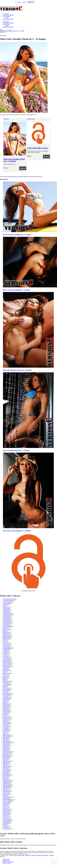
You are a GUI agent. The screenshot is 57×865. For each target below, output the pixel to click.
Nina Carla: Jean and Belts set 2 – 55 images (16, 290)
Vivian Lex (5, 827)
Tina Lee (5, 815)
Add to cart (22, 168)
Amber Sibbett (6, 610)
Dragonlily (5, 669)
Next (5, 35)
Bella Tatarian (6, 632)
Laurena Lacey (6, 719)
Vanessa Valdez (6, 820)
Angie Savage (6, 616)
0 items (19, 2)
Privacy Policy (6, 860)
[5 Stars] (19, 114)
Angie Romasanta (7, 614)
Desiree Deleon (6, 662)
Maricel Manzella (7, 735)
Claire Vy (5, 654)
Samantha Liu (6, 782)
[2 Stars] (6, 114)
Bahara (4, 630)
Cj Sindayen (6, 653)
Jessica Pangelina (7, 694)
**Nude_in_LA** (7, 601)
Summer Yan (6, 798)
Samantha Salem (7, 786)
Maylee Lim (6, 743)
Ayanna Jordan (6, 629)
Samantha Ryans (7, 784)
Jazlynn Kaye (6, 685)
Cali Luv (5, 640)
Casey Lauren (6, 644)
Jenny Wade (6, 690)
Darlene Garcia (6, 661)
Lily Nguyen (6, 726)
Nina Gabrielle (6, 770)
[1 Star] (2, 114)
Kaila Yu (5, 702)
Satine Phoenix (6, 791)
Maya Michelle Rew (8, 742)
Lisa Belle (5, 729)
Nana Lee (5, 759)
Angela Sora (6, 612)
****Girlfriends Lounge (8, 598)
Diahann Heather (7, 666)
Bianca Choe (6, 633)
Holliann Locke (6, 681)
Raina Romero (6, 774)
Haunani (5, 677)
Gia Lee (5, 674)
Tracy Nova (6, 818)
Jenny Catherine (7, 689)
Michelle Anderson (7, 751)
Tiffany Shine (6, 814)
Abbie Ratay (6, 604)
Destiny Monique (7, 664)
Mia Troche (5, 749)
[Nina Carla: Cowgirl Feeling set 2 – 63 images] (28, 527)
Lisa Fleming (6, 730)
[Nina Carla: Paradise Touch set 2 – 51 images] (14, 154)
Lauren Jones (6, 718)
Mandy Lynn (6, 734)
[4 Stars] (15, 114)
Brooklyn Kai (6, 638)
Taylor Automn (6, 810)
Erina (4, 672)
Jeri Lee (5, 691)
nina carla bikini (11, 176)
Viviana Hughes (7, 828)
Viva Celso (5, 826)
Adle (4, 605)
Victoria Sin (6, 823)
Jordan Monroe (6, 698)
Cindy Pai (5, 650)
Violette (5, 824)
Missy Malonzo (6, 755)
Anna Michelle (6, 617)
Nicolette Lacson (7, 761)
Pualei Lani (5, 771)
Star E (4, 795)
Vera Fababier (6, 822)
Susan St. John (6, 802)
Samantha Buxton (7, 781)
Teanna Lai (5, 811)
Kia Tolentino (6, 706)
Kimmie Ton (6, 710)
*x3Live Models (7, 602)
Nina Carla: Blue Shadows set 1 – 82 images (16, 450)
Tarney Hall (6, 808)
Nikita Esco (5, 763)
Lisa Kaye (5, 731)
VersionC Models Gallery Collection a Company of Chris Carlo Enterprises (31, 855)
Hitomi (4, 680)
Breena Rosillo (6, 636)
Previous (2, 35)
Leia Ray (5, 721)
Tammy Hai (6, 804)
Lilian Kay (5, 725)
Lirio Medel (6, 727)
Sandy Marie (6, 787)
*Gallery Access (31, 119)
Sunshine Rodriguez (7, 799)
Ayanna (5, 628)
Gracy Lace (5, 676)
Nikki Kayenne (6, 766)
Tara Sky (5, 807)
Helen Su (5, 678)
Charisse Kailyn (6, 646)
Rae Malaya (6, 773)
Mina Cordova (6, 753)
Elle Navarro (6, 670)
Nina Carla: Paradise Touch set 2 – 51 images (13, 30)
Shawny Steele (6, 794)
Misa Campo (6, 754)
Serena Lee (5, 792)
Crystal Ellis (6, 657)
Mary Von (5, 739)
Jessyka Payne (6, 697)
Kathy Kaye (6, 705)
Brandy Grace (6, 634)
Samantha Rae (6, 783)
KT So (4, 714)
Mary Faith (5, 738)
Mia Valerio (5, 750)
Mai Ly (4, 733)
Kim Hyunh (6, 709)
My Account (6, 13)
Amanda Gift (6, 609)
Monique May (6, 757)
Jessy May (5, 695)
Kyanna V (5, 715)
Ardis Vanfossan (7, 618)
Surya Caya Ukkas (7, 800)
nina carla (5, 176)
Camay (4, 641)
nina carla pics (38, 176)
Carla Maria (6, 642)
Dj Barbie (5, 668)
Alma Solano (6, 608)
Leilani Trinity (6, 722)
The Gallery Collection (8, 15)
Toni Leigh (5, 816)
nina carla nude (31, 176)
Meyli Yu (5, 746)
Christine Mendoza (7, 648)
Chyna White (6, 649)
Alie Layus (5, 606)
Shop (7, 17)
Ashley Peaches (6, 625)
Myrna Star (5, 758)
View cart (30, 2)
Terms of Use (6, 859)
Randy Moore (6, 775)
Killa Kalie (5, 707)
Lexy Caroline (6, 723)
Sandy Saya (6, 788)
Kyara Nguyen (6, 717)
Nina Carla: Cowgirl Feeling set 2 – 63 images (17, 530)
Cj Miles (5, 652)
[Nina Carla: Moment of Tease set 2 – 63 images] (28, 367)
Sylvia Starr (5, 803)
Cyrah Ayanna (6, 658)
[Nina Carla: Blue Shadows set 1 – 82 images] (28, 447)
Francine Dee (6, 673)
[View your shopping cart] (15, 2)
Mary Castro (6, 737)
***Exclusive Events (8, 600)
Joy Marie (5, 699)
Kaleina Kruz (6, 703)
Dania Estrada (6, 660)
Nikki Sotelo (6, 767)
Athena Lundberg (7, 626)
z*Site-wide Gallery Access (37, 148)
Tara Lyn (5, 806)
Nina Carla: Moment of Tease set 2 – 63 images (17, 370)
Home (1, 30)
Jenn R (4, 686)
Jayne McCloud (6, 684)
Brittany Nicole (6, 637)
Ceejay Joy (5, 645)
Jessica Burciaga (7, 693)
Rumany (5, 778)
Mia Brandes (6, 747)
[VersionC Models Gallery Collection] (11, 10)
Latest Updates (6, 16)
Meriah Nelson (6, 745)
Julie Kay (5, 701)
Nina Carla (6, 119)
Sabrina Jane (6, 779)
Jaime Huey (6, 682)
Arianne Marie (6, 620)
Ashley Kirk (6, 624)
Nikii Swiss (5, 762)
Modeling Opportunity (8, 19)
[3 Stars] (10, 114)
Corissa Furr (6, 656)
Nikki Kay (5, 765)
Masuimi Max (6, 741)
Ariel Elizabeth (6, 621)
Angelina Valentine (7, 613)
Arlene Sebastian (7, 622)
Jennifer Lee (6, 688)
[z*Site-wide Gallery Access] (38, 143)
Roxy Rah (5, 777)
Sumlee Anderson (7, 796)
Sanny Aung (6, 790)
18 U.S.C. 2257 (6, 863)
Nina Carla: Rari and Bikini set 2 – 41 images (17, 234)
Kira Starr (5, 713)
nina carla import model (21, 176)
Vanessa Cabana (7, 819)
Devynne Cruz (6, 665)
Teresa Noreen (6, 812)
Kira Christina (6, 711)
